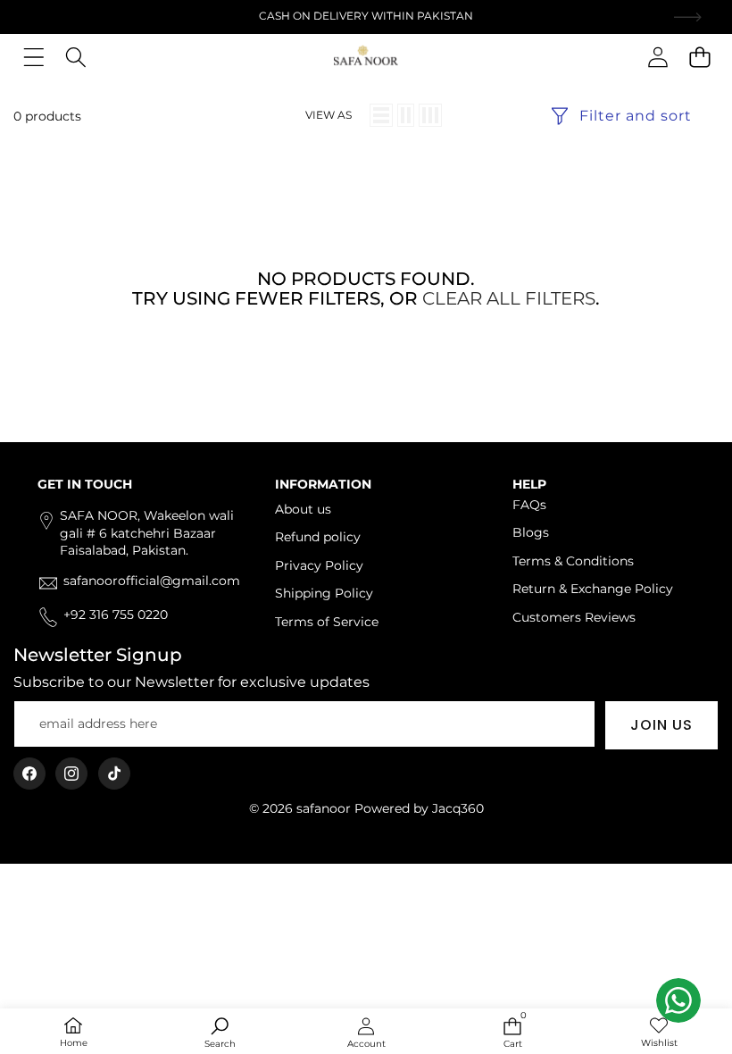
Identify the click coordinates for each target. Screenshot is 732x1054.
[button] (699, 57)
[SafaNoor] (366, 57)
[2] (405, 115)
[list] (381, 115)
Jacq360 (458, 808)
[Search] (75, 57)
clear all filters (508, 298)
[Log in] (657, 57)
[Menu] (33, 57)
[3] (430, 115)
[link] (659, 1033)
